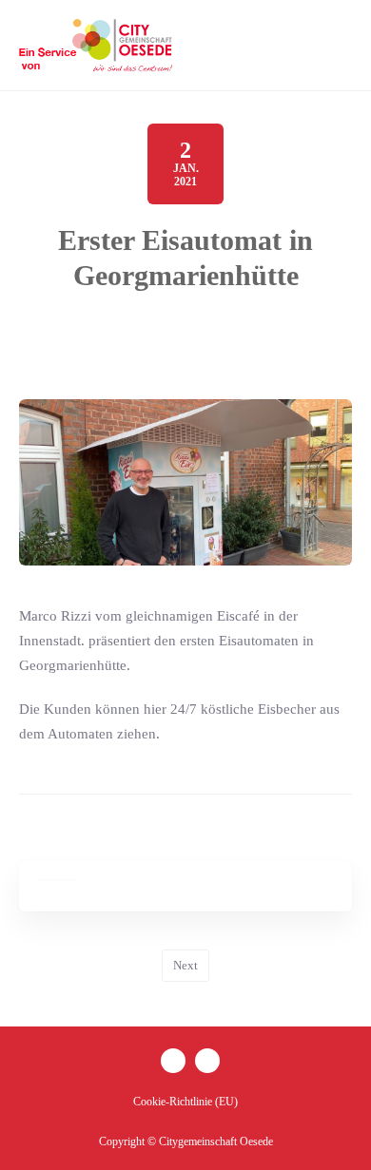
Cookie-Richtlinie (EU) (185, 1101)
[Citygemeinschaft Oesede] (97, 45)
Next (185, 965)
